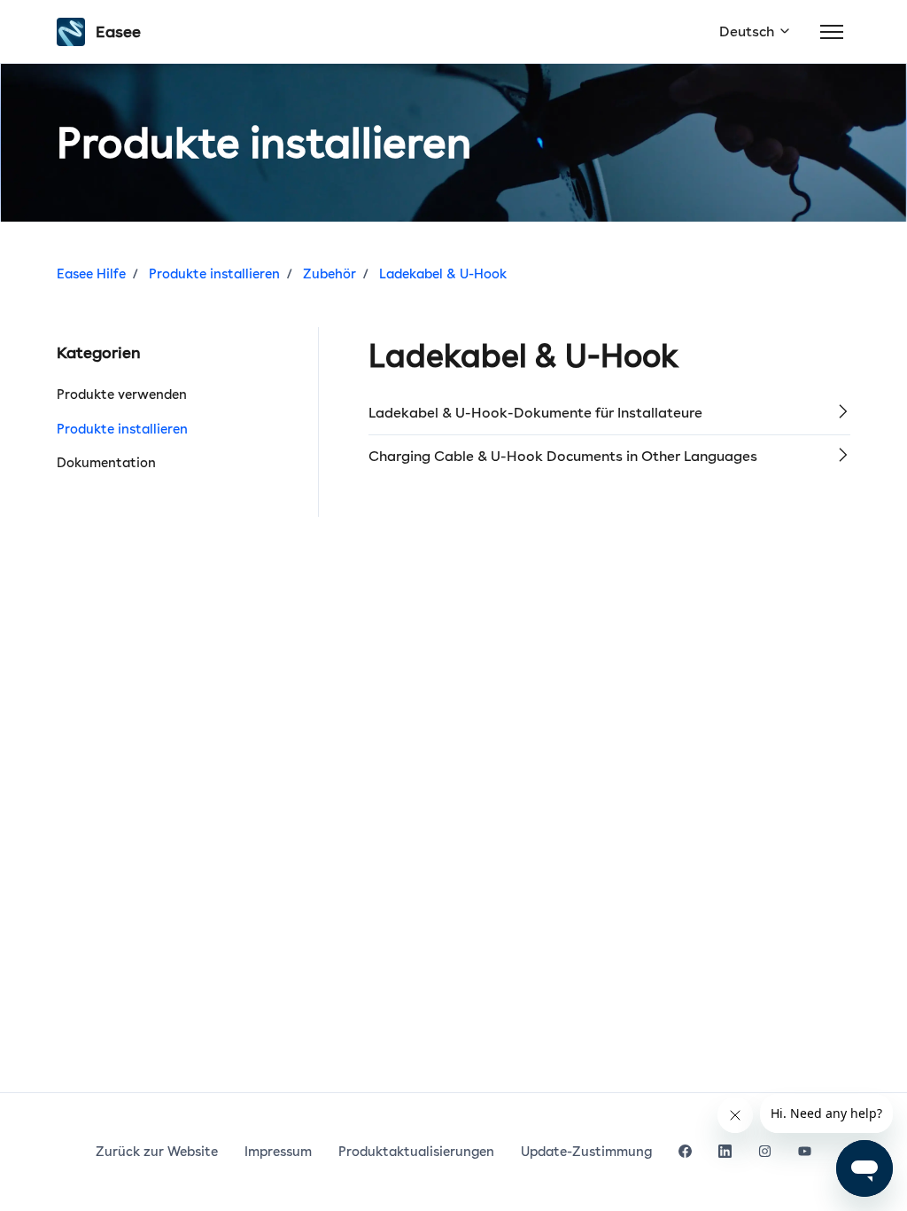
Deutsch (748, 31)
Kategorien (99, 352)
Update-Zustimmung (586, 1152)
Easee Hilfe (91, 274)
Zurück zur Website (157, 1152)
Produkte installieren (214, 274)
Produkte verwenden (122, 394)
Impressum (278, 1152)
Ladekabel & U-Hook (443, 274)
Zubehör (329, 274)
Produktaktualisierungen (416, 1152)
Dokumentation (106, 463)
